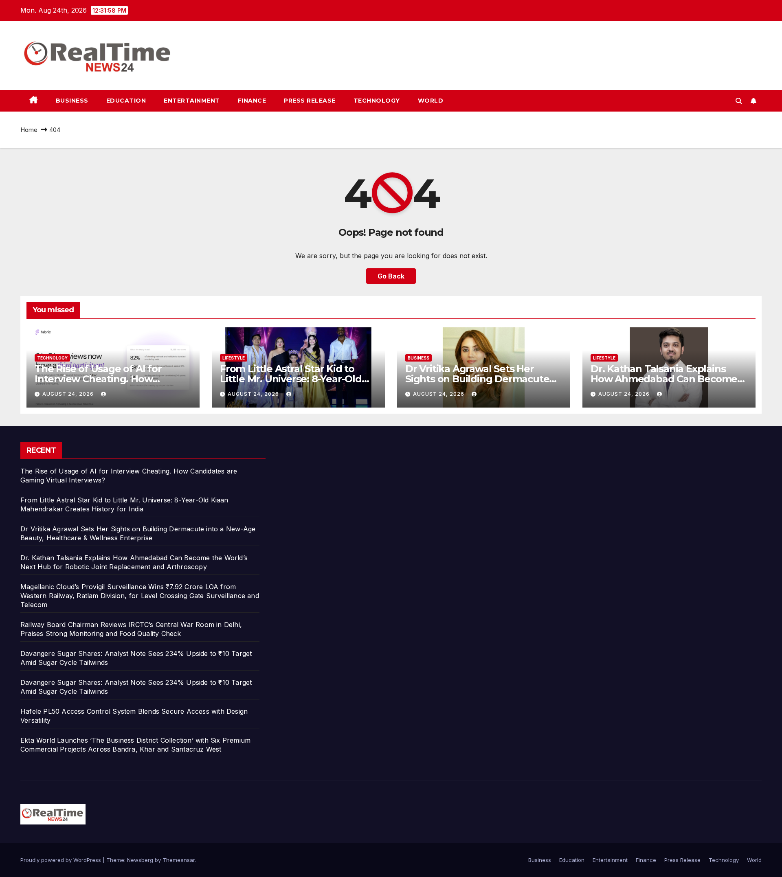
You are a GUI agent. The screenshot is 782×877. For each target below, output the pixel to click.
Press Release (310, 100)
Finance (252, 100)
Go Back (391, 276)
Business (72, 100)
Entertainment (192, 100)
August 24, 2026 (68, 394)
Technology (377, 100)
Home (28, 130)
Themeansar (179, 860)
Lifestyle (233, 357)
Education (126, 100)
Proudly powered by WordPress (61, 860)
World (431, 100)
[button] (739, 101)
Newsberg (140, 860)
